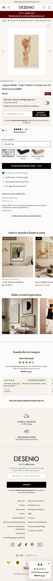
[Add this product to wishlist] (48, 26)
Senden (26, 485)
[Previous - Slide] (3, 51)
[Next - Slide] (50, 51)
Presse (22, 505)
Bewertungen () (20, 132)
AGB (29, 514)
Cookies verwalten (35, 531)
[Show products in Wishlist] (44, 7)
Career (22, 514)
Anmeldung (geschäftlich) (14, 538)
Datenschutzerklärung (19, 120)
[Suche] (9, 7)
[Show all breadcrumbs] (4, 20)
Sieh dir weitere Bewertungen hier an (26, 400)
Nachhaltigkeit (19, 518)
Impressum (20, 509)
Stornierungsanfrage (36, 526)
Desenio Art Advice (36, 501)
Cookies (31, 518)
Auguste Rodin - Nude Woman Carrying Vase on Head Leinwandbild (36, 20)
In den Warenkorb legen (26, 166)
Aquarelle (14, 20)
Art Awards (20, 533)
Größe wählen (8, 139)
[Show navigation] (3, 7)
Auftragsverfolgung (36, 509)
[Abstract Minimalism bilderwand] (20, 316)
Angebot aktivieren (41, 114)
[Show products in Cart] (49, 7)
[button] (40, 570)
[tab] (6, 80)
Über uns (21, 501)
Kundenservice (34, 505)
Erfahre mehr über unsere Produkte (26, 216)
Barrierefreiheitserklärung (14, 522)
